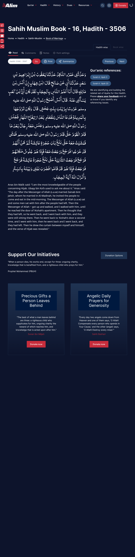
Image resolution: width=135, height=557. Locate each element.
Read (15, 52)
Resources (84, 5)
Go (36, 61)
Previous (109, 61)
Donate (122, 5)
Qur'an (30, 5)
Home (11, 38)
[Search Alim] (102, 5)
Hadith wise (102, 47)
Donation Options (114, 255)
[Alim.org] (10, 5)
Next (122, 61)
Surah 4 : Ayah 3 (100, 77)
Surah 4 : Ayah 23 (100, 83)
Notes (46, 53)
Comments (30, 53)
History (57, 5)
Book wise (118, 47)
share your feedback (108, 96)
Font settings (63, 53)
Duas (69, 5)
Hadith (43, 5)
